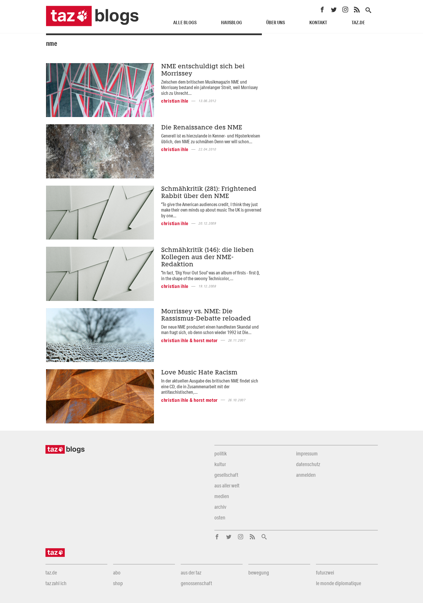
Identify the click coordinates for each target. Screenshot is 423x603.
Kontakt (318, 22)
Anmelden (306, 475)
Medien (221, 496)
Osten (219, 517)
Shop (118, 583)
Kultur (220, 464)
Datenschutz (308, 464)
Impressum (307, 453)
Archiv (220, 507)
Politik (220, 453)
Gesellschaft (226, 475)
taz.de (358, 22)
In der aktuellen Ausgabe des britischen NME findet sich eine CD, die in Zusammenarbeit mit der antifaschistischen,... (209, 386)
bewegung (258, 572)
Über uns (275, 22)
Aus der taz (191, 572)
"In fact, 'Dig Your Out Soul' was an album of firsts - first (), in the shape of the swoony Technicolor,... (210, 275)
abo (117, 572)
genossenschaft (196, 583)
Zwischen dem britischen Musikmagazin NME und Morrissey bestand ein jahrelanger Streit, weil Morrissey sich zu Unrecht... (209, 87)
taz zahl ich (55, 583)
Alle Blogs (185, 22)
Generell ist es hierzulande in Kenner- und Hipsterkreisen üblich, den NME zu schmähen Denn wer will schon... (210, 138)
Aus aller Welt (226, 485)
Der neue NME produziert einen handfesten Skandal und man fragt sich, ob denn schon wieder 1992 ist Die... (210, 329)
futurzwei (325, 572)
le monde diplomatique (338, 583)
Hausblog (231, 22)
